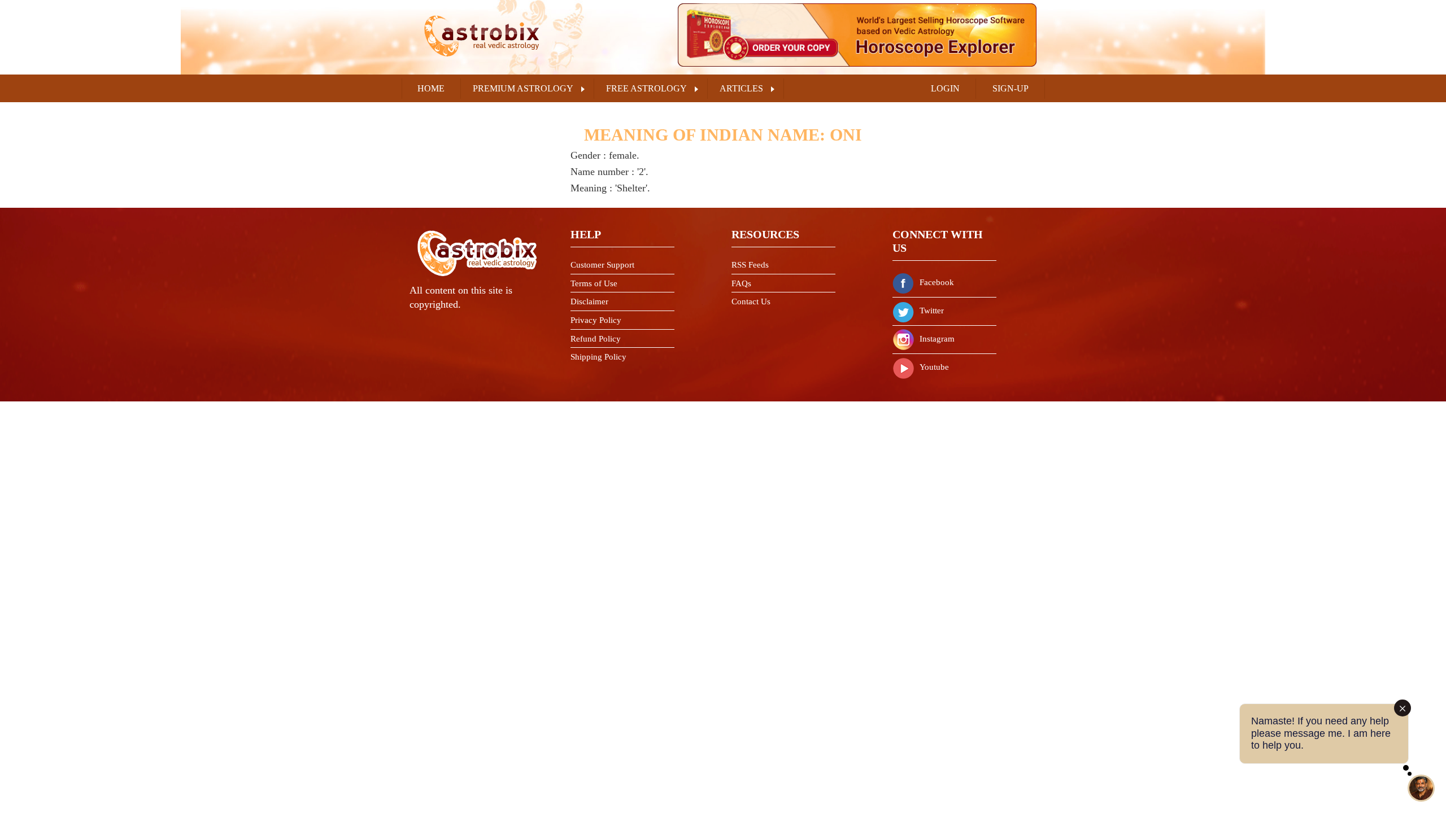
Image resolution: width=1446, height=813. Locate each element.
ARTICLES (741, 88)
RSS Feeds (750, 264)
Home (431, 88)
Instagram (937, 338)
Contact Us (750, 301)
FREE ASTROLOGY (646, 88)
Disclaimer (589, 301)
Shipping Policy (598, 356)
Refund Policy (595, 338)
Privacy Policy (595, 320)
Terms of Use (593, 283)
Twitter (932, 310)
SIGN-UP (1010, 88)
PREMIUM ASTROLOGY (523, 88)
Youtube (934, 366)
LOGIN (945, 88)
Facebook (937, 282)
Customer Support (602, 264)
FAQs (741, 283)
